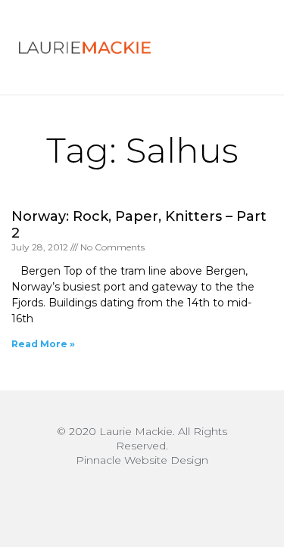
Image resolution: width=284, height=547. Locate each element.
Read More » (43, 344)
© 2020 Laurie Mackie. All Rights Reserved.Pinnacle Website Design (142, 445)
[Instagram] (142, 498)
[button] (235, 47)
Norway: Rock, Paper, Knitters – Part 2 (139, 224)
